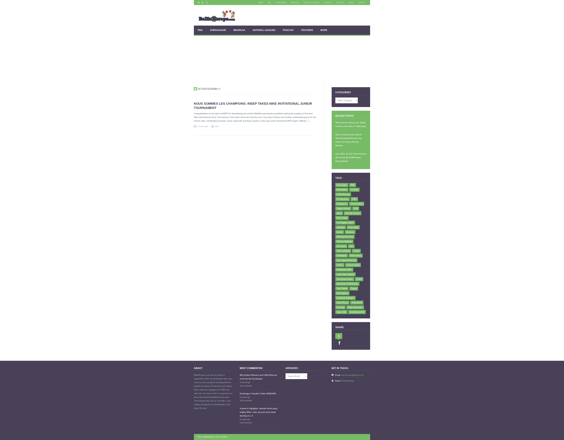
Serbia (359, 279)
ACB (356, 208)
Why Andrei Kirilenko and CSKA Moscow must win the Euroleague (258, 377)
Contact (362, 2)
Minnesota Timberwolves (347, 284)
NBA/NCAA (295, 2)
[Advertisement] (282, 57)
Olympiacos (342, 204)
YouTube (354, 190)
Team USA (341, 312)
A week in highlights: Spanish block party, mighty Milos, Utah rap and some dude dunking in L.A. (259, 412)
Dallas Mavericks (355, 307)
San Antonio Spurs (345, 279)
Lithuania (340, 227)
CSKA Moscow (343, 194)
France (354, 288)
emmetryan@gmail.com (352, 375)
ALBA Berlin (357, 303)
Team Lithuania (343, 251)
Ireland (340, 232)
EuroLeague (281, 2)
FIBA (269, 2)
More (351, 2)
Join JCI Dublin (221, 437)
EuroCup (340, 307)
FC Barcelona (342, 199)
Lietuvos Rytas (353, 265)
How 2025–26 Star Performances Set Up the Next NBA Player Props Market (350, 157)
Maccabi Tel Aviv (352, 213)
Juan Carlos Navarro (345, 274)
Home (260, 2)
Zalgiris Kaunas (343, 208)
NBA (353, 185)
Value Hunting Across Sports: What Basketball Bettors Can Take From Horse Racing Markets (348, 140)
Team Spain (353, 227)
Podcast (327, 2)
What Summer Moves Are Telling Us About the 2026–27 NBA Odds (350, 124)
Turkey (356, 251)
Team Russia (342, 303)
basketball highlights (345, 298)
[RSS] (202, 2)
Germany (350, 232)
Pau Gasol (341, 246)
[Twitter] (198, 2)
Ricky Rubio (342, 218)
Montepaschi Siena (345, 237)
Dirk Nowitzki (342, 293)
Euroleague (341, 255)
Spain (339, 213)
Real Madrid (342, 190)
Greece (340, 265)
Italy (351, 246)
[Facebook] (206, 2)
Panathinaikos (357, 204)
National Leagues (311, 2)
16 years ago (203, 126)
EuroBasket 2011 (357, 312)
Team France (355, 255)
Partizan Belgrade (344, 241)
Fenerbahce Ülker (344, 270)
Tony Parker (342, 288)
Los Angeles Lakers (345, 223)
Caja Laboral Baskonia (346, 260)
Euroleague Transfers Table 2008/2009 (258, 393)
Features (340, 2)
